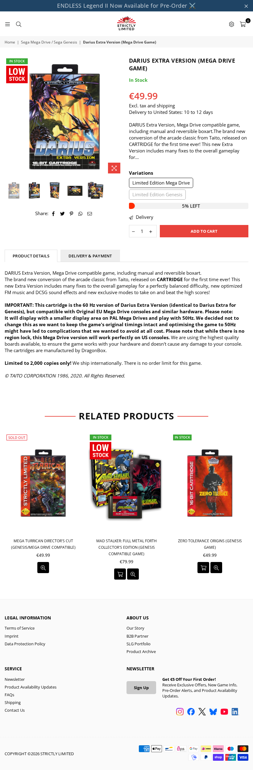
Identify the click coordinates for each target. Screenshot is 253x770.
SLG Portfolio (138, 644)
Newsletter (15, 679)
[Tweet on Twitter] (62, 213)
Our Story (135, 628)
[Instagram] (180, 712)
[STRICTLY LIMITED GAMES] (126, 24)
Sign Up (141, 687)
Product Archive (141, 651)
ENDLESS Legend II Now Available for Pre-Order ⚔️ (126, 5)
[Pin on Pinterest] (71, 213)
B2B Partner (137, 636)
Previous (10, 116)
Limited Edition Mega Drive (161, 183)
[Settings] (231, 23)
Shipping (13, 702)
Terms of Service (20, 628)
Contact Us (15, 710)
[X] (202, 712)
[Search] (18, 23)
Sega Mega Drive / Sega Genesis (49, 42)
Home (10, 42)
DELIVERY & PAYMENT (90, 256)
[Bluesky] (213, 712)
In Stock (17, 61)
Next (119, 116)
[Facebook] (191, 712)
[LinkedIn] (235, 712)
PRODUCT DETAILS (31, 256)
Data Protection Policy (25, 644)
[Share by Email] (89, 213)
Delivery (144, 217)
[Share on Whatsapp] (80, 213)
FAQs (9, 694)
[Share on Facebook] (53, 213)
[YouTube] (224, 712)
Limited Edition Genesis (157, 194)
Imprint (12, 636)
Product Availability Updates (30, 687)
